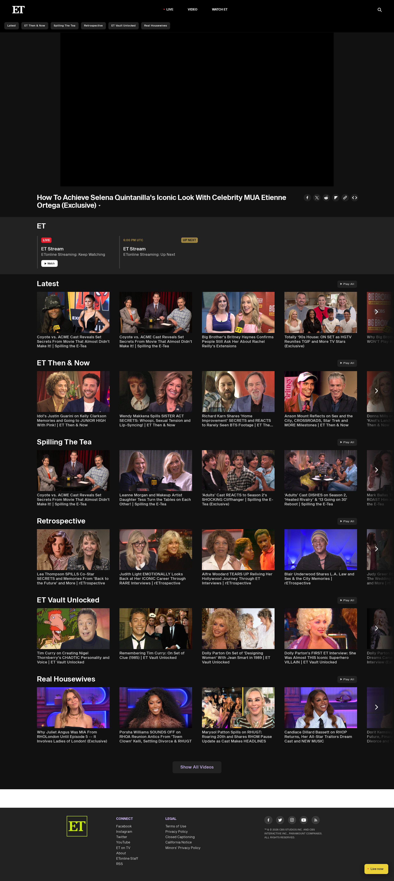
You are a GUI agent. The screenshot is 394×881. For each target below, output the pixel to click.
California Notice (178, 842)
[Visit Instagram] (292, 821)
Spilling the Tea (65, 26)
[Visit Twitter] (280, 821)
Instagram (124, 831)
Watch (51, 264)
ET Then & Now (34, 26)
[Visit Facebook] (268, 821)
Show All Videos (197, 767)
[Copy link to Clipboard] (345, 198)
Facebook (124, 826)
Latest (11, 26)
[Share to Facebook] (307, 198)
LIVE (169, 9)
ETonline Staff (127, 858)
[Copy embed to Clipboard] (354, 198)
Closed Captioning (180, 837)
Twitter (121, 837)
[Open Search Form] (380, 10)
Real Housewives (155, 26)
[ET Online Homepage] (18, 10)
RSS (119, 863)
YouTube (123, 842)
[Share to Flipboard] (336, 198)
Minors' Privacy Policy (182, 847)
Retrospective (93, 26)
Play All (348, 284)
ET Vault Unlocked (123, 26)
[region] (197, 109)
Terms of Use (175, 826)
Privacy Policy (176, 831)
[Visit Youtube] (304, 820)
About (121, 853)
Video (193, 9)
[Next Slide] (378, 313)
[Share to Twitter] (317, 198)
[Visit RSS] (316, 821)
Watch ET (220, 9)
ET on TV (123, 847)
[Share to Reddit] (326, 198)
